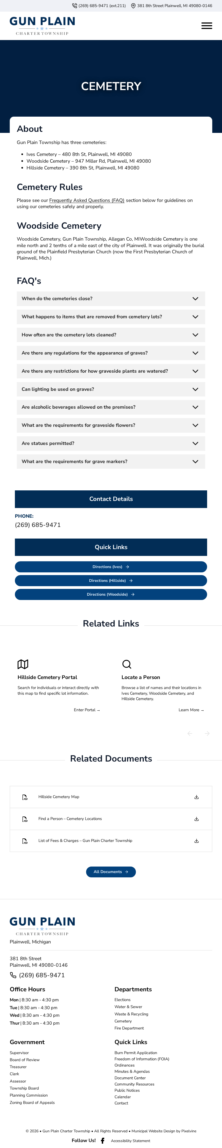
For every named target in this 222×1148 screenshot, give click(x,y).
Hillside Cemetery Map (58, 796)
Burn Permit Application (136, 1052)
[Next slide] (207, 733)
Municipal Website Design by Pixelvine (164, 1131)
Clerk (14, 1074)
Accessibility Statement (130, 1140)
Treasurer (18, 1067)
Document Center (130, 1078)
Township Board (24, 1088)
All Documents (108, 871)
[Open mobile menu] (206, 24)
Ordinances (125, 1065)
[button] (111, 298)
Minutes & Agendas (132, 1071)
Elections (122, 999)
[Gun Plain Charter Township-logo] (42, 26)
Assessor (18, 1081)
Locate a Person (141, 677)
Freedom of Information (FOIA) (142, 1059)
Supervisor (19, 1052)
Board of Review (25, 1059)
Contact (121, 1103)
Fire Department (129, 1028)
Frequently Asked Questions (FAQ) (87, 200)
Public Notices (127, 1090)
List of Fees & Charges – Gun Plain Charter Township (85, 840)
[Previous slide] (190, 733)
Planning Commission (29, 1095)
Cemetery (123, 1021)
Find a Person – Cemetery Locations (70, 818)
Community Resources (134, 1084)
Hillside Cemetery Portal (47, 677)
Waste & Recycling (131, 1014)
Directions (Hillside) (107, 580)
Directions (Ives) (107, 566)
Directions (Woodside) (107, 594)
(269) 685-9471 (42, 975)
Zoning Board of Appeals (32, 1102)
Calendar (123, 1097)
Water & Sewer (128, 1006)
